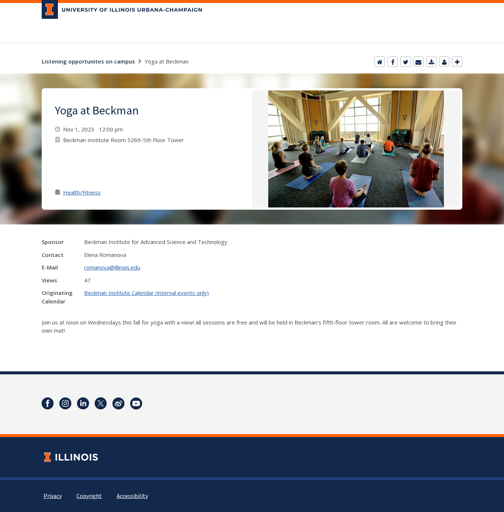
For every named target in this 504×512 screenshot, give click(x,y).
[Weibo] (118, 403)
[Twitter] (405, 61)
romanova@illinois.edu (112, 267)
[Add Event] (457, 61)
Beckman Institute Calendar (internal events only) (146, 292)
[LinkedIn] (83, 403)
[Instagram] (65, 403)
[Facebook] (392, 61)
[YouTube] (136, 403)
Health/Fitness (82, 192)
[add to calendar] (431, 61)
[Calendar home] (379, 61)
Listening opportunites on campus (88, 61)
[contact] (444, 61)
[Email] (418, 61)
